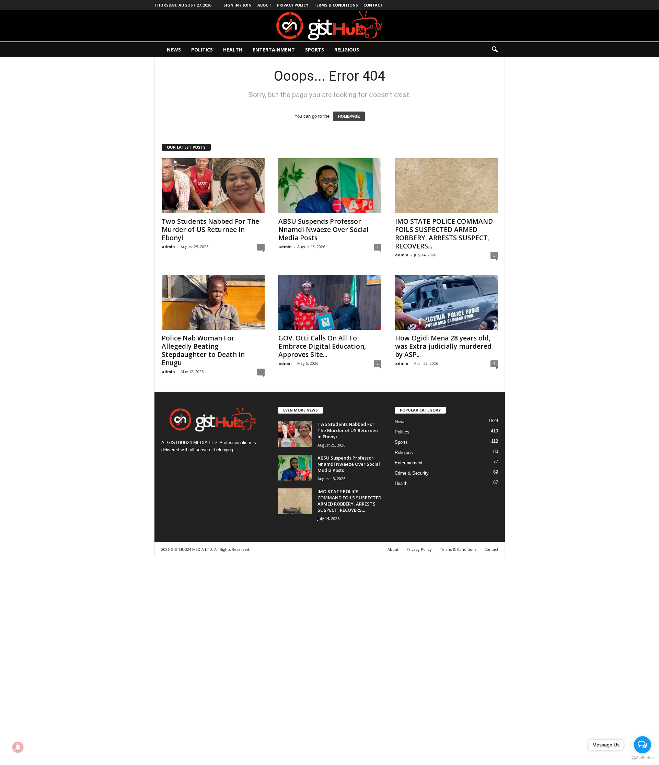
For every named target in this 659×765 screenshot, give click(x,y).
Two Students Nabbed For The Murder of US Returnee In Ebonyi (210, 229)
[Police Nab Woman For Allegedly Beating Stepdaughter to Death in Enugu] (213, 302)
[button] (494, 49)
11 (261, 371)
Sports (314, 49)
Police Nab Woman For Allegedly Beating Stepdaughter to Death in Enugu (203, 350)
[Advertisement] (206, 660)
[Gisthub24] (329, 25)
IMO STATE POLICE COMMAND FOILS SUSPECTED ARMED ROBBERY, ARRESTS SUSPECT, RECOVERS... (444, 234)
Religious (346, 49)
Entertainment (274, 49)
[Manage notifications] (17, 747)
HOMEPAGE (349, 116)
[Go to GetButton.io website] (643, 758)
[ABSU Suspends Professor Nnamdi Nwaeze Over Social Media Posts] (329, 185)
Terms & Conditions (336, 5)
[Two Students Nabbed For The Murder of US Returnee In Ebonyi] (213, 185)
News (174, 49)
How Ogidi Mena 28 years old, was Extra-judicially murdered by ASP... (443, 346)
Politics (202, 49)
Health (232, 49)
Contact (373, 5)
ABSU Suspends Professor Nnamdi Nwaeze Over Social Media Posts (323, 229)
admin (168, 246)
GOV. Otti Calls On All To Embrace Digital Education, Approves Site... (322, 346)
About (264, 5)
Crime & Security (412, 473)
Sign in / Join (237, 5)
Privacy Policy (292, 5)
